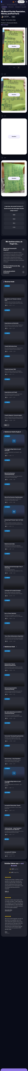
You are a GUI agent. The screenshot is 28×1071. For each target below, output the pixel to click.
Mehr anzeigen (4, 24)
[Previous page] (9, 67)
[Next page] (18, 67)
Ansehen (14, 94)
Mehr (6, 425)
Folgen (13, 16)
